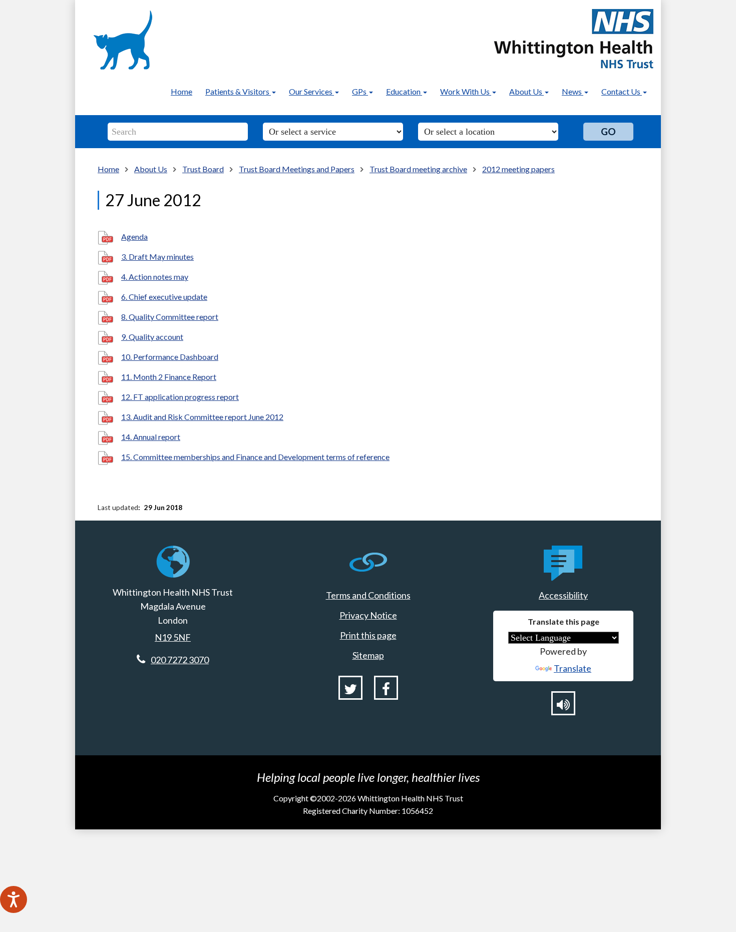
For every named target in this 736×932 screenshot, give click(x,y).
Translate (572, 668)
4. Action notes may (154, 276)
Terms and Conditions (368, 595)
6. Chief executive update (164, 296)
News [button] (572, 91)
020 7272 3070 (180, 659)
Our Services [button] (311, 91)
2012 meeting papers (518, 169)
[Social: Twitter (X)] (350, 688)
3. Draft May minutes (157, 256)
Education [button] (404, 91)
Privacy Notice (368, 615)
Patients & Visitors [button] (238, 91)
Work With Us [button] (465, 91)
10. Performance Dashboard (169, 356)
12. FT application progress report (180, 396)
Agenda (134, 236)
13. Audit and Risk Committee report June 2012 (202, 416)
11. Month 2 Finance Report (168, 376)
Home (181, 91)
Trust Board (203, 169)
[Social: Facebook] (386, 688)
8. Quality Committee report (169, 316)
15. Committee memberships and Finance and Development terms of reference (255, 456)
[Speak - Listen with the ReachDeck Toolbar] (13, 899)
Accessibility (563, 595)
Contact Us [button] (621, 91)
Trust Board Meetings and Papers (296, 169)
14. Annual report (150, 436)
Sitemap (368, 655)
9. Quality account (152, 336)
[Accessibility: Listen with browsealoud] (563, 703)
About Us (150, 169)
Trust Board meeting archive (418, 169)
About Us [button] (526, 91)
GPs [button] (360, 91)
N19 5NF (173, 637)
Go (608, 131)
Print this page (368, 635)
